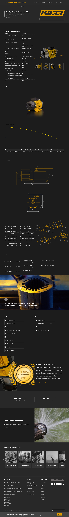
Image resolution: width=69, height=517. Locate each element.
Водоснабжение (30, 483)
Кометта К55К (7, 505)
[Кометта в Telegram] (61, 484)
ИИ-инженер (43, 482)
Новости (42, 493)
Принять (59, 514)
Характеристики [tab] (10, 28)
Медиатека (43, 485)
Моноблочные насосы (9, 485)
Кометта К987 (7, 502)
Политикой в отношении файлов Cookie (31, 514)
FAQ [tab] (37, 28)
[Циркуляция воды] (24, 457)
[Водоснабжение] (38, 457)
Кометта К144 (7, 497)
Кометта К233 (7, 496)
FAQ (41, 489)
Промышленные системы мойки (30, 487)
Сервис (42, 486)
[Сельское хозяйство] (52, 457)
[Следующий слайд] (65, 459)
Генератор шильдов (43, 498)
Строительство (30, 489)
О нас (56, 2)
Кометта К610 (7, 500)
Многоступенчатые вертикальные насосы (13, 486)
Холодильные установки (32, 485)
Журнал (43, 2)
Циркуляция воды (30, 491)
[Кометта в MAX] (63, 484)
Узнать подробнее (43, 382)
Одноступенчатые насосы (9, 494)
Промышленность (30, 496)
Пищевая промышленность (30, 493)
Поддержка (49, 2)
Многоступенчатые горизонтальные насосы (12, 483)
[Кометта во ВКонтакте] (54, 484)
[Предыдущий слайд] (3, 459)
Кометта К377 (7, 499)
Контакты (61, 2)
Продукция (36, 2)
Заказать (52, 19)
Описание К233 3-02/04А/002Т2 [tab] (25, 28)
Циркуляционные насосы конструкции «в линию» (13, 492)
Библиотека (43, 483)
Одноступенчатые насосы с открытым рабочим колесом (12, 489)
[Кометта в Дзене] (59, 484)
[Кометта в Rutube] (52, 484)
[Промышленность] (11, 457)
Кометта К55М (7, 503)
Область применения (43, 495)
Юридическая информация (58, 510)
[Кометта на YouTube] (57, 484)
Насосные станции (30, 482)
